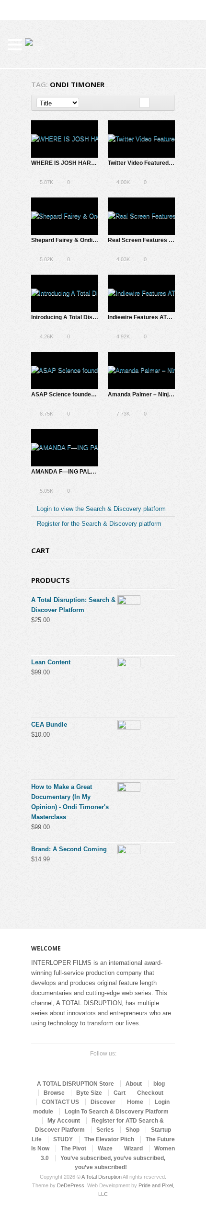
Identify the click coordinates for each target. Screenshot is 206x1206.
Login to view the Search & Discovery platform (101, 508)
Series (105, 1129)
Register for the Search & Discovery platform (99, 523)
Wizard (133, 1148)
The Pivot (73, 1148)
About (134, 1083)
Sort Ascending (85, 103)
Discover (103, 1102)
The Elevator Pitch (109, 1139)
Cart (120, 1093)
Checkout (150, 1093)
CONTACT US (60, 1102)
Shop (132, 1129)
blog (159, 1083)
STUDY (63, 1139)
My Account (63, 1120)
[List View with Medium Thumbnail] (165, 103)
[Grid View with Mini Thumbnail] (144, 103)
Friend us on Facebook (93, 1065)
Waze (105, 1148)
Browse (54, 1093)
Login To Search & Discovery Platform (117, 1111)
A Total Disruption (101, 1177)
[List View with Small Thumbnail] (154, 103)
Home (135, 1102)
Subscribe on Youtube (108, 1065)
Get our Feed (124, 1065)
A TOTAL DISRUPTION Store (75, 1083)
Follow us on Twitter (78, 1065)
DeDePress (70, 1185)
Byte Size (89, 1093)
